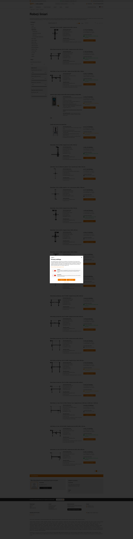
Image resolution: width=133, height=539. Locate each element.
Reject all (62, 279)
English (52, 257)
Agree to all (71, 279)
